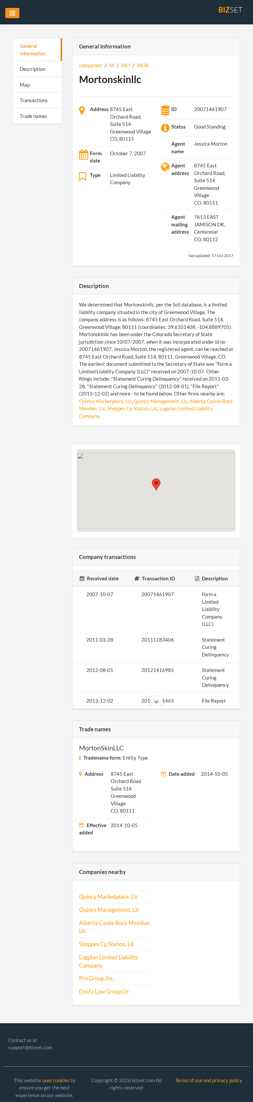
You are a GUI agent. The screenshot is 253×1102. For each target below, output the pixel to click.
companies (90, 65)
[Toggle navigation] (12, 13)
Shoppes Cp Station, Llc (132, 408)
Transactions (34, 100)
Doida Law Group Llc (104, 991)
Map (25, 85)
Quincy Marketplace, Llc (105, 401)
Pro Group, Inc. (97, 978)
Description (32, 69)
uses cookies (56, 1080)
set (230, 9)
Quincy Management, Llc (160, 401)
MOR (143, 65)
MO (125, 65)
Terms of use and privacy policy (208, 1080)
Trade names (33, 116)
